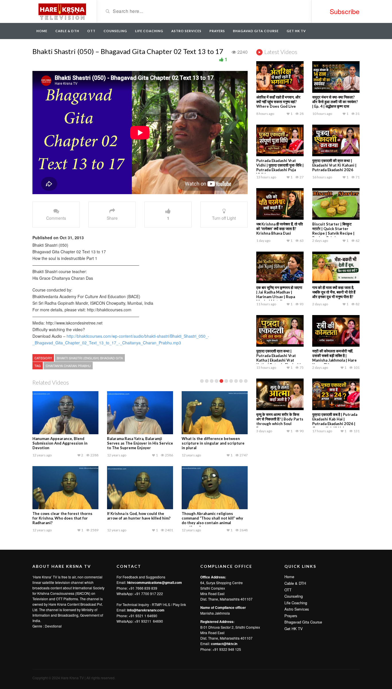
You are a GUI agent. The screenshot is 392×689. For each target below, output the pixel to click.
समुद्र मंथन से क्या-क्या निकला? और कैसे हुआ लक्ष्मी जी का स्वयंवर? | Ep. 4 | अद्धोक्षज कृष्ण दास (335, 102)
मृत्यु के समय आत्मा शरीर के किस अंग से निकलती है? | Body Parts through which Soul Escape (279, 421)
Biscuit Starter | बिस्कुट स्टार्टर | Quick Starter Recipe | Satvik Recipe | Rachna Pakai (333, 231)
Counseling (115, 31)
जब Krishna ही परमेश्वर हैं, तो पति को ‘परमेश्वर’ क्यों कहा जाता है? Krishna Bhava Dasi (279, 229)
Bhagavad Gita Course (256, 31)
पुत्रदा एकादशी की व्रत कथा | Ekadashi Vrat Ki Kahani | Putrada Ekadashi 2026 (334, 165)
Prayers (217, 31)
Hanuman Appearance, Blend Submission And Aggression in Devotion (60, 443)
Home (41, 31)
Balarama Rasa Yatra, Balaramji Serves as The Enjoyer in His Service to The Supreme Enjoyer (140, 443)
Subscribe (345, 11)
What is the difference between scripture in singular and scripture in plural (213, 443)
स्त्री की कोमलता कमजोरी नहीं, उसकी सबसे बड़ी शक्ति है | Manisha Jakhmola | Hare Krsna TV (334, 358)
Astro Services (186, 31)
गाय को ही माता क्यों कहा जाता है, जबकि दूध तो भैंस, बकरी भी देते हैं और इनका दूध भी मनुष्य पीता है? (333, 292)
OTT (91, 31)
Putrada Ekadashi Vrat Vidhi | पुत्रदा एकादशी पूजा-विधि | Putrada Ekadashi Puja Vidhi (280, 167)
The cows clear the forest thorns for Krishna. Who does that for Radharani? (62, 518)
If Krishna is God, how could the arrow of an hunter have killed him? (138, 515)
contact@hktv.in (224, 643)
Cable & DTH (67, 31)
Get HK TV (296, 31)
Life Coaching (149, 31)
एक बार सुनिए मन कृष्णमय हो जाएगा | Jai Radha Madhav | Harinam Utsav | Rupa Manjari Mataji (279, 294)
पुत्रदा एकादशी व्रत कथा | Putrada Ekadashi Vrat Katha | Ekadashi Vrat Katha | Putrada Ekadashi (278, 358)
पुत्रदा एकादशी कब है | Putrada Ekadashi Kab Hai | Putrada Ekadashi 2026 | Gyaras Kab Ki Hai (334, 421)
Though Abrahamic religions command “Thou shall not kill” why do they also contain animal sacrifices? (212, 520)
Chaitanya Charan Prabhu (68, 365)
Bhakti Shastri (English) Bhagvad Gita (90, 358)
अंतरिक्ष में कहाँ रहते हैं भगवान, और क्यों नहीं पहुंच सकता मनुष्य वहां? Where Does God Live (278, 102)
